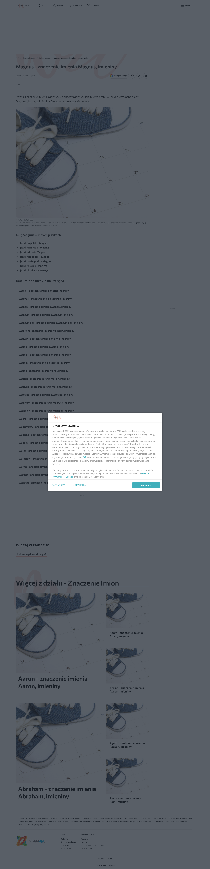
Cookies (69, 477)
